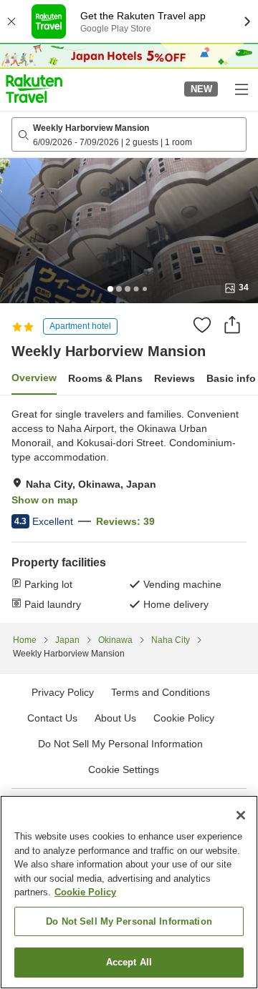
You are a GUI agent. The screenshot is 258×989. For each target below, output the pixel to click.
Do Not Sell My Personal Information (129, 921)
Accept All (129, 962)
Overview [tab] (34, 377)
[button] (34, 88)
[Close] (241, 815)
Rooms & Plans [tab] (105, 378)
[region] (129, 892)
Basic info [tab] (231, 378)
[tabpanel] (129, 509)
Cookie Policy (85, 892)
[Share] (232, 324)
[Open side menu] (240, 88)
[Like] (202, 325)
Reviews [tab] (174, 378)
